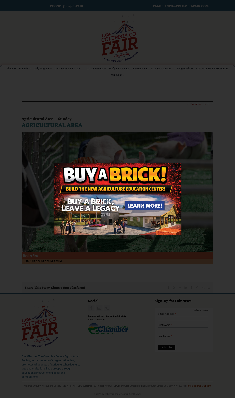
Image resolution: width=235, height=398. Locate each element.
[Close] (174, 169)
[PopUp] (117, 164)
